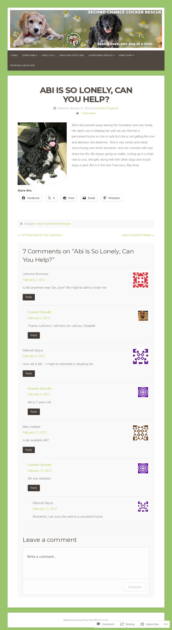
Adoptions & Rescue (100, 55)
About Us (47, 55)
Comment (134, 587)
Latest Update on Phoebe (136, 235)
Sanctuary (125, 55)
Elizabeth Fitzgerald (106, 108)
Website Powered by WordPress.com (85, 620)
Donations (28, 55)
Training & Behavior (22, 65)
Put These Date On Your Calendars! (42, 235)
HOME (14, 55)
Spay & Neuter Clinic (71, 55)
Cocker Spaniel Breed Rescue (53, 223)
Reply (28, 297)
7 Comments (88, 113)
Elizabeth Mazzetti (39, 312)
